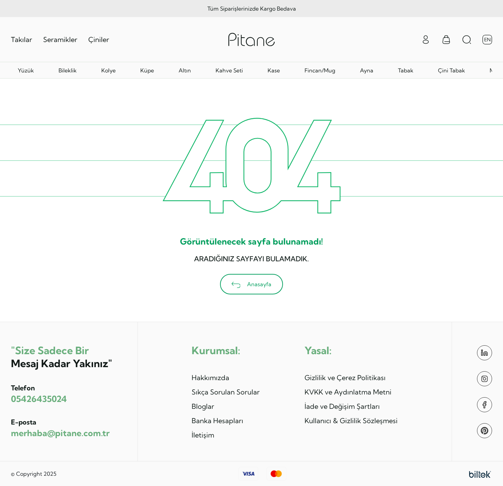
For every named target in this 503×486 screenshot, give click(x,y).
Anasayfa (258, 284)
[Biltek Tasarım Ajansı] (480, 473)
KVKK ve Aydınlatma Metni (348, 392)
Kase (274, 70)
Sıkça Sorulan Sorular (226, 392)
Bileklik (68, 70)
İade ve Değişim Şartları (342, 406)
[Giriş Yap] (425, 39)
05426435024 (39, 398)
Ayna (366, 70)
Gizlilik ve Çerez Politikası (345, 377)
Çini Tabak (451, 70)
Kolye (108, 70)
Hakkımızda (210, 377)
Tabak (405, 70)
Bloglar (203, 406)
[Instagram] (484, 378)
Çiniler (98, 39)
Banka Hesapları (217, 420)
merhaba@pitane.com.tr (60, 433)
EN (487, 40)
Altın (185, 70)
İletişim (203, 435)
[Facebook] (484, 404)
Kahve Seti (229, 70)
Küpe (147, 70)
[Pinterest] (484, 430)
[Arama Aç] (467, 39)
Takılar (21, 39)
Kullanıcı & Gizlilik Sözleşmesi (351, 420)
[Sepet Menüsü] (446, 39)
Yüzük (26, 70)
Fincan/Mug (320, 70)
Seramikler (60, 39)
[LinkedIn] (484, 352)
